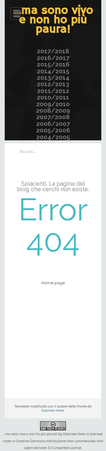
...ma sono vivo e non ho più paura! (53, 20)
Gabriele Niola (53, 410)
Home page (53, 282)
